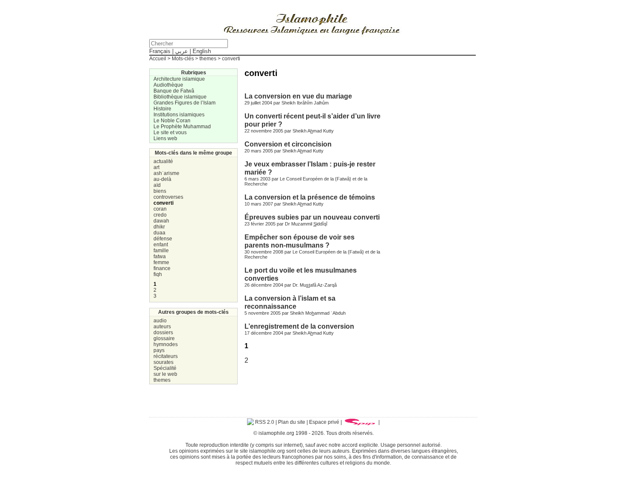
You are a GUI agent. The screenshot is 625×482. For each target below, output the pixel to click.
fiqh (157, 274)
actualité (163, 161)
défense (162, 239)
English (202, 51)
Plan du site (291, 422)
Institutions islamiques (179, 115)
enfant (160, 245)
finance (161, 268)
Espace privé (324, 422)
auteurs (162, 327)
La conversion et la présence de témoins (309, 197)
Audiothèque (168, 85)
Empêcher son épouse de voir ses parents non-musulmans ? (299, 241)
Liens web (165, 138)
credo (160, 215)
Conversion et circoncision (288, 144)
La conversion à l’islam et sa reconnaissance (289, 302)
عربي (181, 51)
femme (161, 262)
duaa (159, 233)
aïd (157, 185)
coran (160, 209)
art (156, 167)
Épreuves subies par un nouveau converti (312, 217)
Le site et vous (170, 132)
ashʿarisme (166, 173)
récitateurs (165, 356)
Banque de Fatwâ (173, 91)
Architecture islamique (179, 79)
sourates (163, 362)
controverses (168, 197)
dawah (161, 221)
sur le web (165, 374)
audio (160, 321)
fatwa (159, 256)
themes (161, 380)
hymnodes (165, 344)
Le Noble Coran (171, 121)
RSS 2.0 (264, 422)
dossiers (163, 332)
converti (163, 203)
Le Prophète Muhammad (182, 127)
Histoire (162, 109)
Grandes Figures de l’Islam (184, 103)
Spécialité (164, 368)
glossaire (164, 338)
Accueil (157, 59)
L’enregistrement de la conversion (299, 326)
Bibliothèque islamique (180, 97)
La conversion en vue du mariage (298, 96)
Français (159, 51)
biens (159, 191)
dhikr (159, 227)
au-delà (162, 179)
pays (159, 350)
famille (161, 251)
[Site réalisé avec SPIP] (360, 422)
